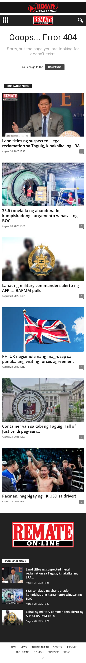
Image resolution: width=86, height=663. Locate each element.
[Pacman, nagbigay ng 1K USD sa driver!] (43, 470)
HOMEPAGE (54, 67)
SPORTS (57, 647)
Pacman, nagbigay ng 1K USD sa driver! (39, 496)
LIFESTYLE (71, 647)
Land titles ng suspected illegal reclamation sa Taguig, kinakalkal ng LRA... (42, 143)
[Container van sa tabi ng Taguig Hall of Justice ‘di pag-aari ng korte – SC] (43, 400)
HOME (12, 647)
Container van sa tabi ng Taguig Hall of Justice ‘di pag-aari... (39, 428)
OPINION (38, 652)
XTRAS (66, 652)
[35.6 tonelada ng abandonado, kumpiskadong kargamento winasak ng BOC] (43, 184)
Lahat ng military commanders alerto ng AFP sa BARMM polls (40, 288)
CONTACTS (53, 652)
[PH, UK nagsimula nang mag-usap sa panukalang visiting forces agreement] (43, 329)
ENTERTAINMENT (40, 647)
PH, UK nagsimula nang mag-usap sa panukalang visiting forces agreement (38, 359)
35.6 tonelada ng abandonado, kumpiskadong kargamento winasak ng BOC (40, 215)
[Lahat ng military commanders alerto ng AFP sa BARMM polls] (43, 259)
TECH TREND (22, 652)
